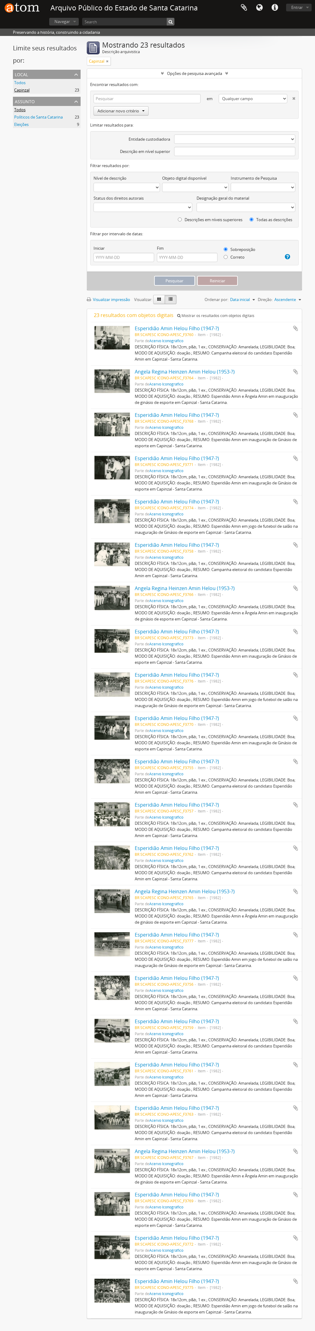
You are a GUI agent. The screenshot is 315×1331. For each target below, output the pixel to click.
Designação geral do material (223, 198)
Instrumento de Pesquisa (254, 178)
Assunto (25, 101)
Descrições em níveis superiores (213, 219)
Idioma (259, 7)
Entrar (297, 7)
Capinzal (22, 90)
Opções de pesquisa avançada (194, 73)
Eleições (21, 124)
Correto (237, 257)
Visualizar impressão (111, 299)
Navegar (62, 21)
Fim (160, 248)
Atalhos (274, 7)
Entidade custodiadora (149, 139)
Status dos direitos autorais (119, 198)
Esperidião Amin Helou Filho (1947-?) (177, 328)
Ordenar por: (216, 299)
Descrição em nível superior (145, 151)
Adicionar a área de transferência (296, 328)
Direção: (265, 299)
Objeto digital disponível (184, 178)
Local (21, 74)
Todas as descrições (273, 219)
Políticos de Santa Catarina (38, 117)
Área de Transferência (244, 7)
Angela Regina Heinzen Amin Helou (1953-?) (185, 371)
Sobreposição (242, 249)
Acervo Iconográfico (166, 340)
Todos (20, 82)
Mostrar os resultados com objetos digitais (217, 315)
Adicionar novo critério (118, 111)
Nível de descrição (110, 178)
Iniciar (99, 248)
